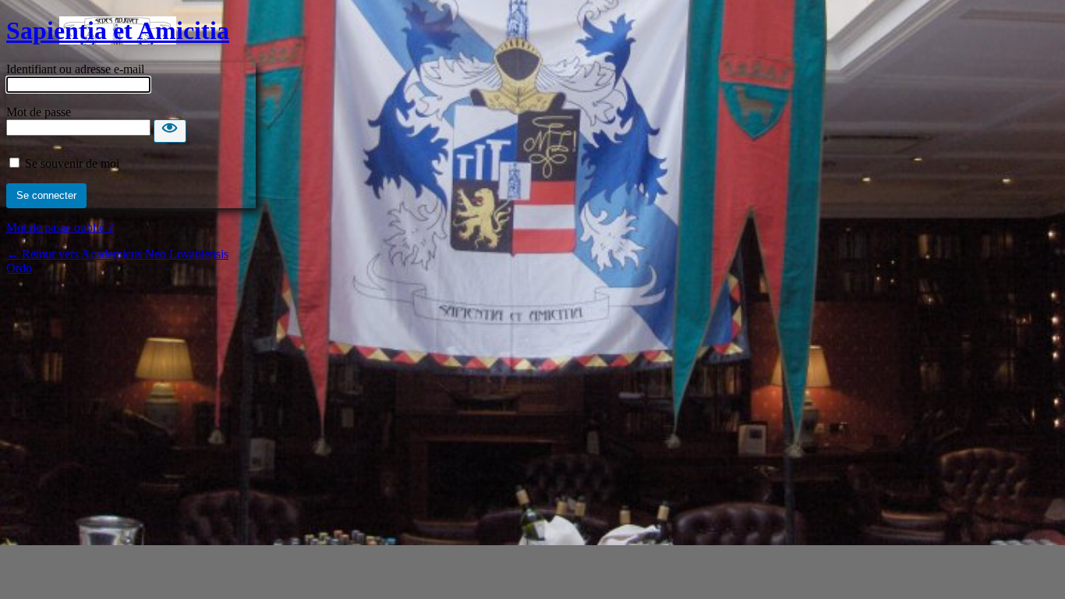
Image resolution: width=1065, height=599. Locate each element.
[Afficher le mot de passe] (170, 131)
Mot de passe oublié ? (59, 227)
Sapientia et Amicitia (117, 30)
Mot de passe (38, 112)
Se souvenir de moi (72, 163)
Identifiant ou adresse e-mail (75, 69)
